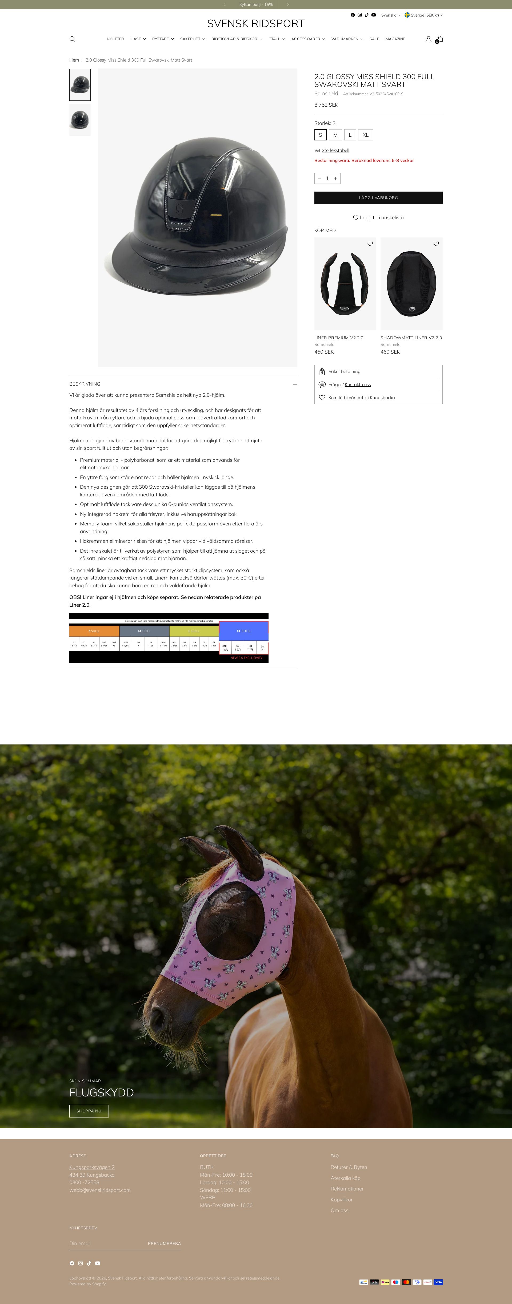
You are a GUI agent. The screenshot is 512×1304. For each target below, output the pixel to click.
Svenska (389, 15)
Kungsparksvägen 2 (92, 1167)
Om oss (339, 1210)
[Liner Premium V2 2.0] (345, 283)
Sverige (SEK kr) (425, 15)
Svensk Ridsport (122, 1278)
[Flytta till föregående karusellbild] (425, 715)
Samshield (326, 93)
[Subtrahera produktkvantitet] (319, 178)
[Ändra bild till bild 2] (80, 120)
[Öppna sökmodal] (72, 39)
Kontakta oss (358, 384)
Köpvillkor (342, 1199)
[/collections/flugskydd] (256, 936)
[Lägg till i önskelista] (370, 243)
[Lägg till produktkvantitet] (335, 178)
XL (366, 135)
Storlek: (325, 123)
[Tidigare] (224, 4)
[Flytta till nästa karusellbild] (438, 715)
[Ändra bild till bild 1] (80, 85)
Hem (74, 60)
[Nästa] (288, 4)
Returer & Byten (349, 1167)
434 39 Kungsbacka (92, 1175)
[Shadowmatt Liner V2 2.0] (412, 283)
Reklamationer (347, 1188)
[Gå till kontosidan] (428, 39)
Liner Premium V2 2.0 (338, 337)
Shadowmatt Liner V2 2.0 (411, 337)
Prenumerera (164, 1243)
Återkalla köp (346, 1178)
